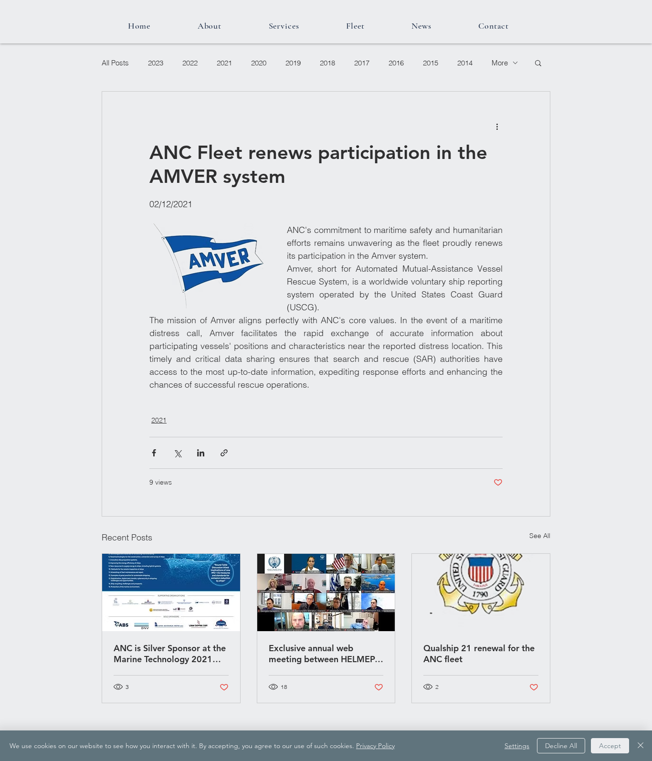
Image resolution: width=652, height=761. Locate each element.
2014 (465, 62)
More (500, 62)
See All (539, 535)
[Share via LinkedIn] (200, 452)
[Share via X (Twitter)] (177, 452)
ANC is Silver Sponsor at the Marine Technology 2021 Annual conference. (170, 654)
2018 (327, 62)
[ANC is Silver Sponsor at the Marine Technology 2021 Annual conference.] (171, 592)
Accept (610, 745)
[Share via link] (224, 452)
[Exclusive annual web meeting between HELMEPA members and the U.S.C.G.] (326, 592)
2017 (361, 62)
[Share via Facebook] (153, 452)
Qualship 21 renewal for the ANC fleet (479, 654)
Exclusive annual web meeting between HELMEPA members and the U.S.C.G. (325, 654)
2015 (430, 62)
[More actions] (497, 126)
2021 (224, 62)
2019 (293, 62)
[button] (538, 62)
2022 (190, 62)
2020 (258, 62)
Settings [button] (517, 745)
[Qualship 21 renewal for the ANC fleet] (481, 592)
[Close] (640, 745)
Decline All (561, 745)
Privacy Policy (375, 745)
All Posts (115, 62)
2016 (396, 62)
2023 (155, 62)
